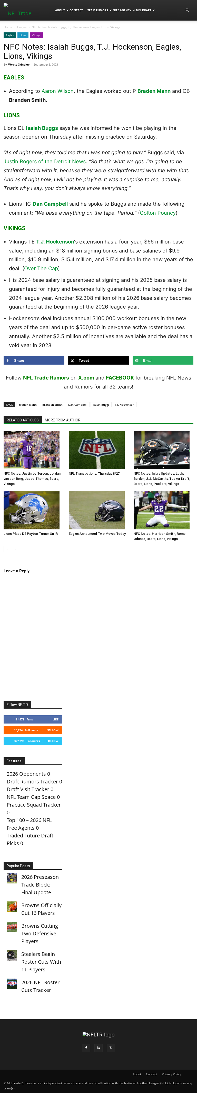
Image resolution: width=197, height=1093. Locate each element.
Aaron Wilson (58, 91)
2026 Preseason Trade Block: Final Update (40, 884)
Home (8, 27)
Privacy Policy (171, 1074)
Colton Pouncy (158, 213)
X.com (86, 378)
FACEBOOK (120, 378)
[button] (187, 9)
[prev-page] (7, 549)
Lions (23, 35)
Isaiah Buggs (42, 128)
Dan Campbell (50, 204)
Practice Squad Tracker (34, 804)
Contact (76, 10)
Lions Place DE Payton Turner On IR (31, 534)
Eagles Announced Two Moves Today (97, 534)
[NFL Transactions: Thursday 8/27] (99, 450)
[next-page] (15, 549)
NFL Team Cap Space (31, 796)
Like (55, 719)
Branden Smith (52, 405)
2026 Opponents (26, 773)
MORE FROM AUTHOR (63, 420)
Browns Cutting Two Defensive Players (39, 933)
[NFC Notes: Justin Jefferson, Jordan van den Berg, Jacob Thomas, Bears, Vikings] (33, 450)
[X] (111, 1048)
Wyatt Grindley (18, 64)
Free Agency (122, 10)
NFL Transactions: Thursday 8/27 (94, 473)
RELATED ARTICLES (23, 420)
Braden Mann (154, 91)
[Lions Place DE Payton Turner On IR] (33, 510)
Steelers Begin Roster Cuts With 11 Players (41, 962)
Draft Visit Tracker (28, 789)
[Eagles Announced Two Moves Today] (99, 510)
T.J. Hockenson (55, 242)
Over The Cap (41, 268)
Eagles (22, 27)
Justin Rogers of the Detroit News (45, 161)
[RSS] (98, 1048)
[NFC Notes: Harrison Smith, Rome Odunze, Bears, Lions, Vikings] (163, 510)
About (60, 10)
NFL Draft (143, 10)
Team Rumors (97, 10)
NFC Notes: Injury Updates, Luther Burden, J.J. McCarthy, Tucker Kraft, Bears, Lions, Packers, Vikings (162, 479)
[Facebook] (86, 1048)
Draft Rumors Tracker (32, 781)
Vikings (36, 35)
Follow (52, 730)
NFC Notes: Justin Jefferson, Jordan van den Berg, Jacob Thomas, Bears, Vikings (32, 479)
